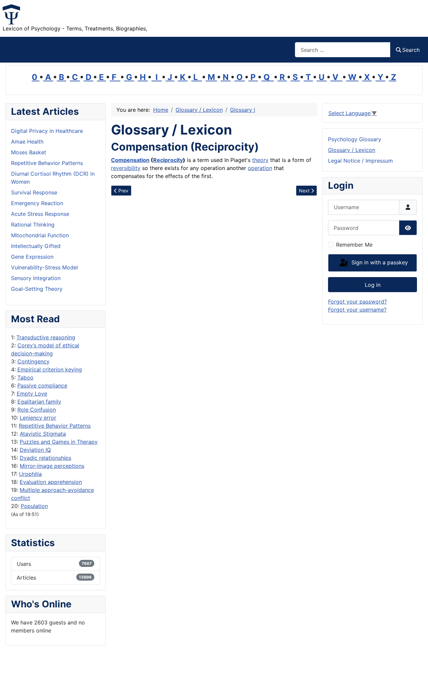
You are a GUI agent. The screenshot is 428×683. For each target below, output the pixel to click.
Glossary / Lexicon (351, 150)
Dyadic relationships (45, 457)
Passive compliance (42, 385)
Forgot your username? (357, 309)
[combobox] (343, 49)
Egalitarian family (39, 401)
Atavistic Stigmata (43, 433)
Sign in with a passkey (379, 262)
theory (260, 160)
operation (260, 168)
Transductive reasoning (45, 337)
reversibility (125, 168)
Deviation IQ (35, 449)
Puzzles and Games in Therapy (59, 441)
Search (411, 50)
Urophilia (30, 474)
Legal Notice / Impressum (360, 160)
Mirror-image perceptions (52, 465)
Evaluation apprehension (51, 482)
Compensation (130, 160)
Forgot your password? (357, 301)
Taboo (25, 377)
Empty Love (32, 393)
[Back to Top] (416, 671)
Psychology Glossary (354, 139)
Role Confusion (36, 409)
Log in (373, 284)
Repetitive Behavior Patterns (55, 425)
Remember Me (354, 244)
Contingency (33, 361)
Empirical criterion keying (49, 369)
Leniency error (38, 417)
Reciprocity (168, 160)
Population (34, 506)
